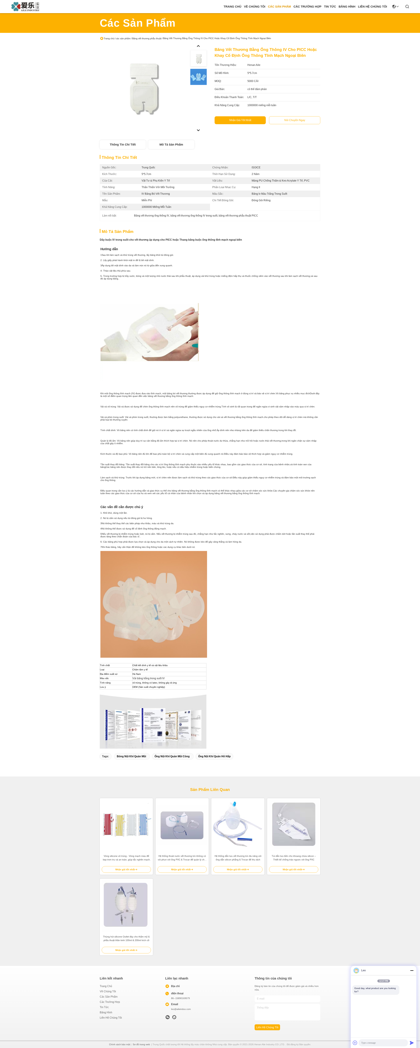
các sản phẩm (279, 6)
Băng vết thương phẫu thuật (146, 38)
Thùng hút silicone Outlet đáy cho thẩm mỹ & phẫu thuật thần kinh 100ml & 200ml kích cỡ (126, 938)
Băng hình (347, 6)
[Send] (411, 1042)
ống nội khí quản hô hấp (214, 756)
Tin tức (330, 6)
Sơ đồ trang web (141, 1044)
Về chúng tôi (254, 6)
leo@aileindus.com (181, 1009)
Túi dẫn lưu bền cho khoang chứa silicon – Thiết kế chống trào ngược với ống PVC (294, 858)
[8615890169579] (174, 1018)
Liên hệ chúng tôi (372, 6)
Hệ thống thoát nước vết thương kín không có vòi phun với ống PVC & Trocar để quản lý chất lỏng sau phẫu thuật (182, 858)
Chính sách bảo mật (119, 1044)
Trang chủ (232, 6)
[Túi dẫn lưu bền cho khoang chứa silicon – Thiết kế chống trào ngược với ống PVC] (294, 824)
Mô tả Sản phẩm (171, 144)
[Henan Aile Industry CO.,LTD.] (27, 6)
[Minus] (412, 970)
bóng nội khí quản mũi (131, 756)
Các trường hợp (307, 6)
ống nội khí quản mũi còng (172, 756)
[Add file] (355, 1042)
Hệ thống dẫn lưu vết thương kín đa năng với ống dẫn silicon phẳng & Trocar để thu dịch (238, 858)
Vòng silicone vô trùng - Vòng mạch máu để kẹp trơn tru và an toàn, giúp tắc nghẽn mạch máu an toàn (126, 858)
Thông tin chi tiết (123, 144)
